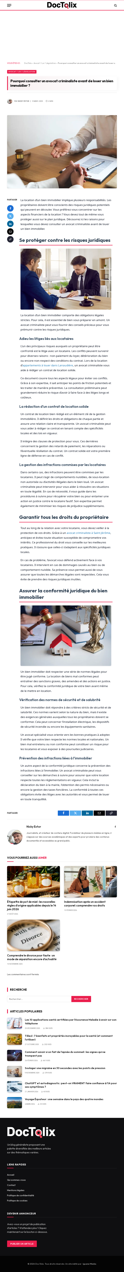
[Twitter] (10, 216)
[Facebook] (10, 208)
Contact (11, 1185)
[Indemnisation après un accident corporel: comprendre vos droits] (90, 881)
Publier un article (21, 1243)
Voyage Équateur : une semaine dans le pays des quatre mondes (64, 1099)
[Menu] (9, 5)
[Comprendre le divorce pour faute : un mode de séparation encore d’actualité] (33, 935)
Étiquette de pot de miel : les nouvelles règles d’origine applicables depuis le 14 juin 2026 (31, 905)
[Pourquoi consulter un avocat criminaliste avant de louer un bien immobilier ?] (62, 190)
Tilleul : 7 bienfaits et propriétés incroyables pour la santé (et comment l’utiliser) (69, 1037)
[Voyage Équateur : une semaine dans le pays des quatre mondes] (14, 1102)
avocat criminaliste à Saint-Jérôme (88, 533)
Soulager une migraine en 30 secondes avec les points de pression (65, 1068)
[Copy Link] (10, 239)
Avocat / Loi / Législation (45, 63)
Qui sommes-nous (16, 1179)
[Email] (10, 231)
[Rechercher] (115, 5)
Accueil (10, 1174)
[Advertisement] (62, 36)
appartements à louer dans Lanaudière (47, 365)
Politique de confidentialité (20, 1195)
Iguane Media (89, 1263)
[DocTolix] (62, 5)
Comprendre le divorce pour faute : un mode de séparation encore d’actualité (32, 957)
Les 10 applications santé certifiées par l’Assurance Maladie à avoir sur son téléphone (70, 1021)
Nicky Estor (23, 101)
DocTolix (28, 63)
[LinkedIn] (10, 224)
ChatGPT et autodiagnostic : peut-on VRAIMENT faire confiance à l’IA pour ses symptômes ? (71, 1085)
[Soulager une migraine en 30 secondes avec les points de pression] (14, 1071)
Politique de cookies (17, 1200)
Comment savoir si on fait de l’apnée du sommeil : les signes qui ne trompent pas (65, 1053)
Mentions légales (15, 1190)
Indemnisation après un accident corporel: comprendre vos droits (85, 903)
